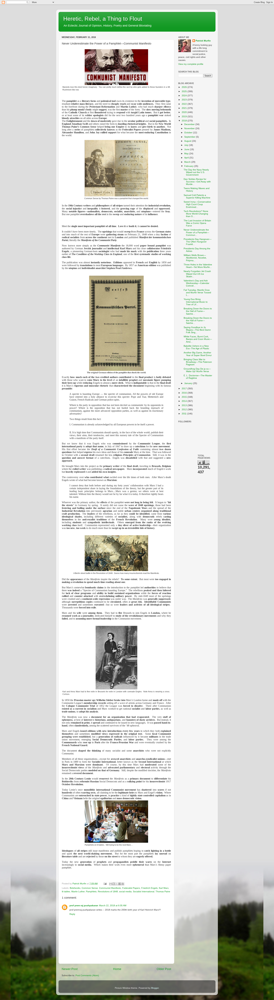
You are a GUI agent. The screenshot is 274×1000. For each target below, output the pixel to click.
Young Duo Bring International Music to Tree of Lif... (196, 302)
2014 (184, 401)
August (188, 141)
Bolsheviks (75, 888)
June (187, 149)
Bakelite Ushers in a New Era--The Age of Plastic (196, 347)
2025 (184, 91)
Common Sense (90, 888)
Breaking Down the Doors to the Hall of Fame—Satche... (198, 311)
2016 (184, 393)
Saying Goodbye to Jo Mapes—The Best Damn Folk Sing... (197, 330)
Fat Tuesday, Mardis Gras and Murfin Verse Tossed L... (197, 292)
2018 (184, 120)
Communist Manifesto (110, 888)
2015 (184, 397)
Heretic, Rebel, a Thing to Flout (102, 18)
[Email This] (110, 883)
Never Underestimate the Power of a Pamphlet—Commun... (196, 232)
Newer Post (70, 969)
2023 (184, 100)
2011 (184, 413)
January (188, 383)
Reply (72, 914)
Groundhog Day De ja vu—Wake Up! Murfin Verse (197, 370)
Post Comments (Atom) (87, 975)
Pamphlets (91, 891)
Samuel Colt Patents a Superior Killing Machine (197, 196)
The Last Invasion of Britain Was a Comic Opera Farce (197, 223)
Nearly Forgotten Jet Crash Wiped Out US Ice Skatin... (197, 274)
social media (125, 891)
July (186, 145)
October (188, 132)
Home (117, 969)
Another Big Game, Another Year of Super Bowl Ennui (198, 353)
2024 (184, 95)
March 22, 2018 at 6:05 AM (112, 905)
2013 (184, 405)
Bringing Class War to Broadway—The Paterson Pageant (198, 362)
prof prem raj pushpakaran (83, 905)
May (186, 153)
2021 (184, 108)
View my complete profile (190, 64)
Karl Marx (164, 888)
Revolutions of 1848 (108, 891)
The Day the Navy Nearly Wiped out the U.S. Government (196, 172)
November (189, 128)
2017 (184, 388)
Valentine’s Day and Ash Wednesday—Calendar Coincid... (196, 283)
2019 (184, 116)
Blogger (155, 988)
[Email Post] (105, 883)
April (186, 157)
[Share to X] (116, 883)
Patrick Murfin (203, 41)
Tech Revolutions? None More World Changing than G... (196, 214)
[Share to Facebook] (119, 883)
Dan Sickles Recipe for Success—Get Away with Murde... (197, 181)
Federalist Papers (131, 888)
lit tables (66, 891)
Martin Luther (78, 891)
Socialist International (143, 891)
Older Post (164, 969)
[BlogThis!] (113, 883)
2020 (184, 112)
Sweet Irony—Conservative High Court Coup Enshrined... (197, 204)
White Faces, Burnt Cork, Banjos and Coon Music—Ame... (198, 339)
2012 (184, 409)
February (189, 166)
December (189, 124)
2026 (184, 87)
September (190, 137)
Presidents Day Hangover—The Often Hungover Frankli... (198, 241)
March (187, 162)
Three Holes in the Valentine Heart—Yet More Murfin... (198, 265)
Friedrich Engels (149, 888)
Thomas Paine (163, 891)
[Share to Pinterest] (122, 883)
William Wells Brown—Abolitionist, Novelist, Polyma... (195, 258)
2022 (184, 104)
